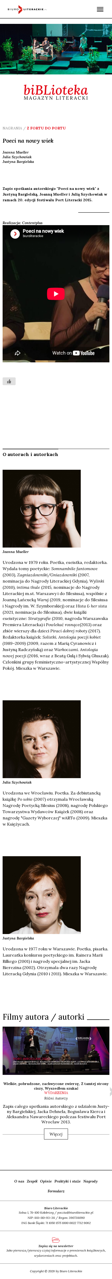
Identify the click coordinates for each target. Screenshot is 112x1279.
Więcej (56, 1134)
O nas (19, 1181)
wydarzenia (56, 1093)
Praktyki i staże (67, 1181)
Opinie (46, 1181)
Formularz (56, 1191)
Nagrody (90, 1181)
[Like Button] (9, 381)
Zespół (32, 1181)
